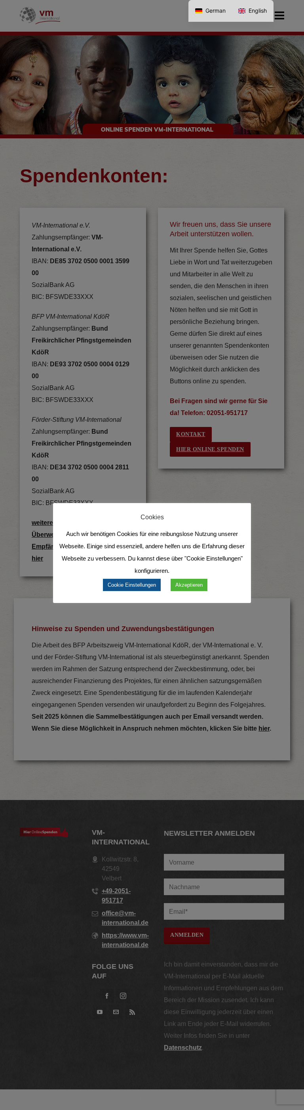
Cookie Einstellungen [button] (132, 585)
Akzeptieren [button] (189, 585)
